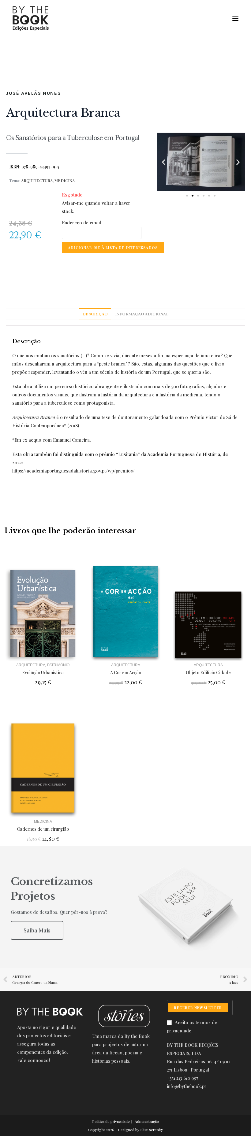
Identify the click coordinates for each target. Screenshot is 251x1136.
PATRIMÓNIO (58, 665)
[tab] (95, 313)
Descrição (95, 313)
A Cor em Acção (125, 672)
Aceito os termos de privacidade (192, 1026)
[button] (187, 196)
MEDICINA (64, 180)
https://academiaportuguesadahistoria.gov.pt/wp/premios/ (73, 471)
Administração (147, 1121)
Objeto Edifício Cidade (208, 672)
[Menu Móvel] (233, 18)
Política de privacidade (111, 1121)
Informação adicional (142, 313)
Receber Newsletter (198, 1007)
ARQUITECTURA (37, 180)
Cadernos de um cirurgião (43, 829)
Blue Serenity (151, 1129)
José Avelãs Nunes (33, 93)
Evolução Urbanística (43, 672)
